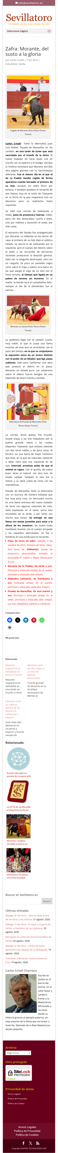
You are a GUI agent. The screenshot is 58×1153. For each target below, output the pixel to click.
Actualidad (11, 63)
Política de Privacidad (17, 1098)
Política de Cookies (16, 1103)
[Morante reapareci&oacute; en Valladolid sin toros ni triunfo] (16, 679)
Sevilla (21, 63)
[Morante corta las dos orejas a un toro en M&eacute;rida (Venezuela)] (38, 680)
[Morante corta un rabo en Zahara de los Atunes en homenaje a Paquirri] (16, 718)
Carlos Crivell (17, 60)
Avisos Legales (14, 1094)
